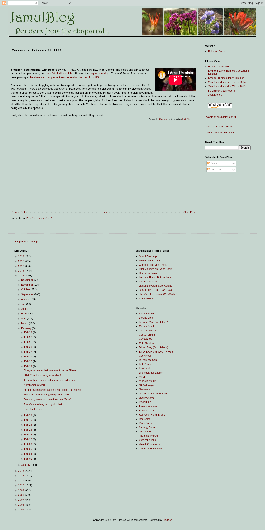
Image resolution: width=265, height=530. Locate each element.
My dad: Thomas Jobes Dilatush (226, 78)
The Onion (145, 431)
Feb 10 (28, 439)
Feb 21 (28, 356)
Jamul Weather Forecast (219, 132)
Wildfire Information (150, 260)
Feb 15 (28, 424)
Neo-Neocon (146, 389)
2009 (21, 490)
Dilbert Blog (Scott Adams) (153, 347)
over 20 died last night (59, 73)
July (23, 304)
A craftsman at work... (35, 385)
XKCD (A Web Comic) (151, 448)
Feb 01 (28, 458)
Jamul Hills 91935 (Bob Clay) (155, 290)
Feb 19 (28, 366)
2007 (21, 499)
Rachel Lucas (146, 410)
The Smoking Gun (149, 435)
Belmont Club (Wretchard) (153, 322)
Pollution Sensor (217, 51)
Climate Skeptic (148, 330)
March (25, 323)
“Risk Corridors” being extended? (42, 375)
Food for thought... (34, 409)
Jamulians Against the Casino (155, 285)
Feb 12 (28, 434)
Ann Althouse (146, 313)
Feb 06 (28, 449)
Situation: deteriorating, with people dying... (48, 394)
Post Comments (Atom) (39, 218)
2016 (21, 266)
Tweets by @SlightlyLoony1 (220, 117)
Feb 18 (28, 415)
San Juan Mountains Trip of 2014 (227, 82)
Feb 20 (28, 361)
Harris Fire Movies (149, 273)
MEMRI (143, 376)
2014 (21, 275)
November (27, 284)
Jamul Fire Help (148, 256)
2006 (21, 504)
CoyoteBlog (145, 338)
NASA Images (146, 385)
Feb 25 (28, 342)
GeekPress (145, 355)
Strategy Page (147, 427)
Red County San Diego (152, 414)
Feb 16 (28, 420)
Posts (213, 163)
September (27, 294)
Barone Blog (146, 317)
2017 (21, 261)
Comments (216, 169)
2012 (21, 475)
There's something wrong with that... (44, 404)
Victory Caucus (147, 440)
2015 (21, 270)
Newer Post (18, 212)
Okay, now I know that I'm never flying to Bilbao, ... (51, 370)
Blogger (167, 520)
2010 (21, 485)
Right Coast (145, 423)
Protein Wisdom (148, 406)
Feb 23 (28, 346)
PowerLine (145, 402)
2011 (21, 480)
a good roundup (99, 73)
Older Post (189, 212)
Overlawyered (147, 398)
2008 (21, 495)
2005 (21, 509)
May (23, 313)
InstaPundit (145, 364)
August (25, 299)
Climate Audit (146, 326)
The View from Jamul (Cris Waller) (158, 294)
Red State (144, 419)
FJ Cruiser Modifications (221, 90)
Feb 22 (28, 351)
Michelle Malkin (148, 381)
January (26, 464)
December (27, 280)
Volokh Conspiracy (149, 444)
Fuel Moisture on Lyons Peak (155, 269)
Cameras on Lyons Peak (153, 264)
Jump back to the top (26, 241)
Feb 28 (28, 332)
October (26, 289)
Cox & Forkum (147, 334)
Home (104, 212)
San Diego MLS (148, 281)
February (26, 328)
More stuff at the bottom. (219, 126)
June (24, 308)
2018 (21, 256)
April (24, 318)
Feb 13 (28, 429)
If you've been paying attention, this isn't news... (50, 380)
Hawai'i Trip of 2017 (219, 66)
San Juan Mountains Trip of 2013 (227, 86)
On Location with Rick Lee (153, 393)
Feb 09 (28, 444)
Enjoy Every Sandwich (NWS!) (156, 351)
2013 (21, 470)
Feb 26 (28, 337)
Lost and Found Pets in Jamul (155, 277)
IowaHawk (145, 368)
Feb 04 (28, 454)
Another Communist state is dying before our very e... (53, 389)
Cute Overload (147, 343)
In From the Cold (148, 359)
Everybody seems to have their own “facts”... (48, 399)
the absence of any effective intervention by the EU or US (64, 77)
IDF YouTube (146, 298)
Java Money (215, 94)
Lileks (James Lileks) (151, 372)
